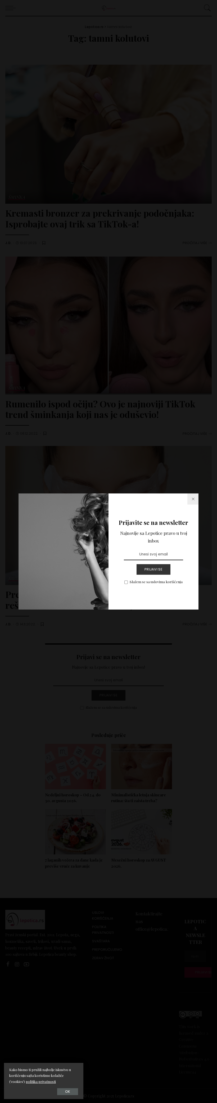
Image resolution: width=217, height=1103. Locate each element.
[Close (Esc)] (192, 499)
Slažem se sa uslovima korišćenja (156, 581)
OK (67, 1091)
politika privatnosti (41, 1081)
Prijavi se (153, 569)
